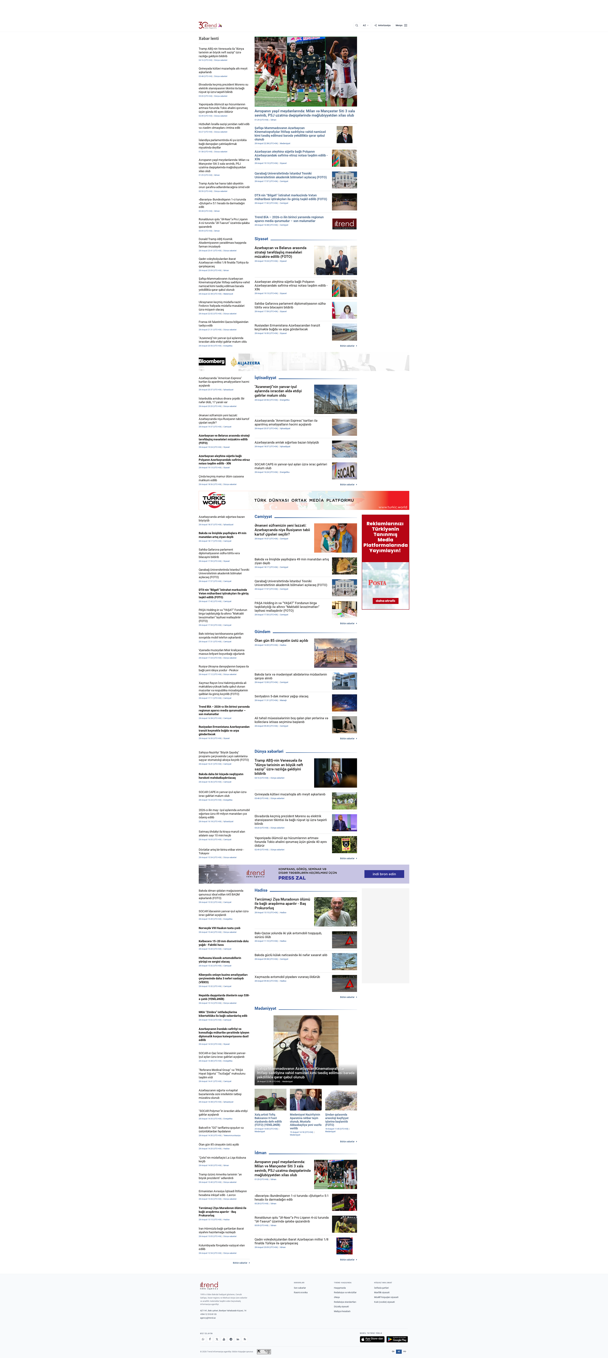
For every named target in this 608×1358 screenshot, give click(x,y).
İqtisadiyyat (265, 377)
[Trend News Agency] (209, 1286)
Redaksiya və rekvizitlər (345, 1292)
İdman (260, 1152)
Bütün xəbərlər (347, 346)
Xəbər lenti (209, 38)
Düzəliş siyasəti (341, 1306)
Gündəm (262, 631)
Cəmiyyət (263, 516)
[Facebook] (210, 1339)
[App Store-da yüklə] (372, 1339)
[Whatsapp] (203, 1339)
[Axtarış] (357, 25)
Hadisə (261, 890)
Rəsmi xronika (301, 1292)
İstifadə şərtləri (381, 1288)
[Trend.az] (210, 25)
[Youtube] (224, 1339)
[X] (217, 1339)
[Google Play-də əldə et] (397, 1339)
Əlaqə (337, 1297)
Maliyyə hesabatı (342, 1311)
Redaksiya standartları (345, 1302)
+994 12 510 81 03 (208, 1314)
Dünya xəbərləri (269, 751)
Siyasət (261, 238)
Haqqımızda (340, 1288)
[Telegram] (231, 1339)
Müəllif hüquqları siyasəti (386, 1297)
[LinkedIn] (238, 1339)
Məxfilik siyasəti (382, 1292)
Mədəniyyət (265, 1008)
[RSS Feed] (245, 1339)
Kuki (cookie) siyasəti (384, 1302)
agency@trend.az (208, 1318)
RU (404, 1351)
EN (393, 1351)
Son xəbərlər (300, 1288)
